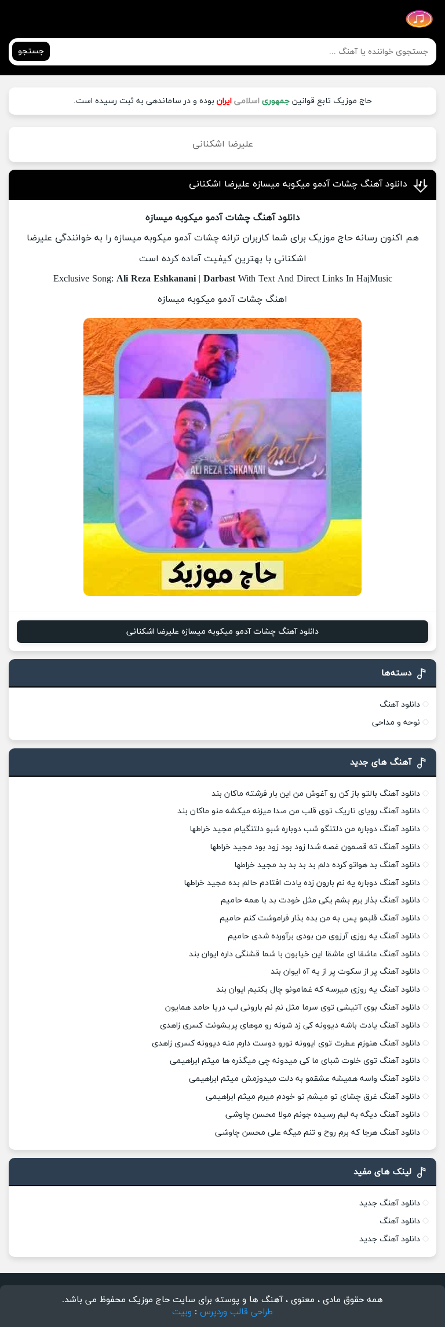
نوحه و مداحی (396, 722)
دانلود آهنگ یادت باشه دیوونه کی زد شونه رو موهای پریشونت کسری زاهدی (290, 1025)
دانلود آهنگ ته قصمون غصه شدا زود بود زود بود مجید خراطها (315, 847)
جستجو (31, 51)
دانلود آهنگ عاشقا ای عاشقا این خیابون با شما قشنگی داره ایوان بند (304, 954)
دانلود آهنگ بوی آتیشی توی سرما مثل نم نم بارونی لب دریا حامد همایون (292, 1007)
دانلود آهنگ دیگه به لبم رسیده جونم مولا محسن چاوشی (322, 1114)
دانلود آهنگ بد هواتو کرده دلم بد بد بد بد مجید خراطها (327, 865)
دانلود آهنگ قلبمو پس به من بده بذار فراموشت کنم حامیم (320, 918)
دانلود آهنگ (400, 704)
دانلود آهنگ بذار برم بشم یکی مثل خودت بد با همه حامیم (320, 900)
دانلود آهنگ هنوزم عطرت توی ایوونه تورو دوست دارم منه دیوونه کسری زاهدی (286, 1043)
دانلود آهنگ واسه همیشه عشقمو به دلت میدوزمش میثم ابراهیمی (304, 1078)
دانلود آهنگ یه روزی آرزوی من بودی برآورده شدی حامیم (324, 936)
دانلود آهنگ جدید (389, 1203)
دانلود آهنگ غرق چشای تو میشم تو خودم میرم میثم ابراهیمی (313, 1096)
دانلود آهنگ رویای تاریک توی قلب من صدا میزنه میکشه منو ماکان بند (298, 811)
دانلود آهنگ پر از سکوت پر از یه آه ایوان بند (345, 971)
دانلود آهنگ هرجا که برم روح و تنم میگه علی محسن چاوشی (317, 1132)
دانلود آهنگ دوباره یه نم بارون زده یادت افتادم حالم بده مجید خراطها (302, 883)
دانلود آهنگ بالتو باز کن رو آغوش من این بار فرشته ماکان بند (315, 793)
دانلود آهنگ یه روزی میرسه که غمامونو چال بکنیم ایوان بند (318, 989)
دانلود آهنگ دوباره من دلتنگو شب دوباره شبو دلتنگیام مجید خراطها (304, 829)
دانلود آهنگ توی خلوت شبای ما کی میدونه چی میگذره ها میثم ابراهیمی (295, 1060)
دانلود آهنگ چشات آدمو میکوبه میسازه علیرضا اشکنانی (298, 184)
